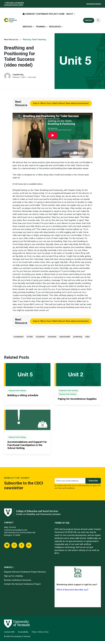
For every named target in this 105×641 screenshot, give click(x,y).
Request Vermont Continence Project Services (25, 572)
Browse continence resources (17, 580)
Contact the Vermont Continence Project (22, 584)
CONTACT (88, 20)
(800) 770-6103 (10, 527)
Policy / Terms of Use (40, 632)
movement (52, 337)
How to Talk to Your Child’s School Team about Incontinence (61, 103)
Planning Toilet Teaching (34, 39)
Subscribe (93, 480)
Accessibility (23, 632)
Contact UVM (9, 632)
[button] (98, 20)
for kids (30, 337)
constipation (19, 337)
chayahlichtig (18, 75)
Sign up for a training (13, 576)
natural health (64, 337)
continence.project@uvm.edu (15, 530)
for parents (40, 337)
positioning (77, 337)
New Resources (11, 39)
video (87, 337)
